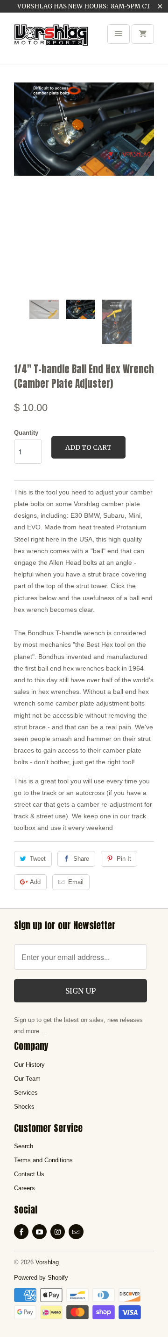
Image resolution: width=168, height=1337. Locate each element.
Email (76, 881)
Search (23, 1146)
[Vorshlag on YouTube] (39, 1231)
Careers (24, 1188)
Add (35, 881)
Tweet (38, 858)
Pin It (124, 858)
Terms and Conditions (43, 1160)
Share (81, 858)
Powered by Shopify (41, 1277)
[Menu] (118, 34)
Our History (29, 1064)
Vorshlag (47, 1262)
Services (26, 1092)
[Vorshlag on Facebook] (21, 1231)
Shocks (24, 1106)
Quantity (26, 432)
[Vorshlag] (51, 41)
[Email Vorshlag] (76, 1231)
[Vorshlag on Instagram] (57, 1231)
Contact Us (29, 1174)
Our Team (27, 1078)
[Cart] (143, 34)
